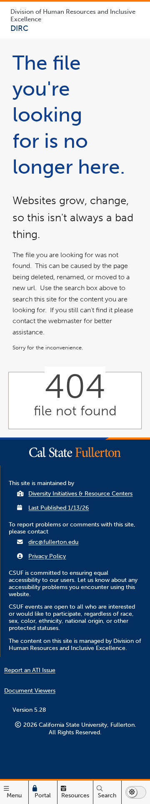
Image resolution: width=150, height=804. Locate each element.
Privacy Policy (47, 556)
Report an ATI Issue (29, 670)
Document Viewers (29, 690)
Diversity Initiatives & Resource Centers (80, 493)
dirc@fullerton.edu (53, 542)
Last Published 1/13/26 (58, 507)
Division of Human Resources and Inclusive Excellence (72, 15)
